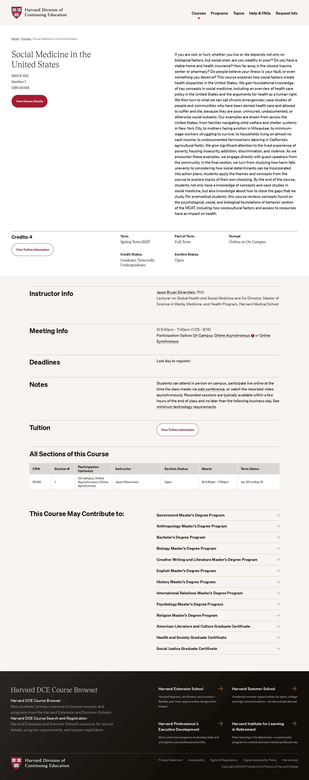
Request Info (286, 13)
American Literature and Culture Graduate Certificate (203, 626)
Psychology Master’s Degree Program (190, 604)
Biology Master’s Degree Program (186, 548)
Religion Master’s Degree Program (187, 615)
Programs (219, 13)
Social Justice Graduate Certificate (187, 648)
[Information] (252, 335)
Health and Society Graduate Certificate (191, 637)
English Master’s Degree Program (186, 570)
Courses (199, 13)
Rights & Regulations (224, 760)
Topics (238, 13)
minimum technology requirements (186, 406)
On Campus (203, 335)
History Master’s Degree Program (186, 581)
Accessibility (196, 760)
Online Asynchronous (232, 335)
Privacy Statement (171, 760)
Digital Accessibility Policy (260, 760)
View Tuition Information (32, 250)
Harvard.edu (290, 760)
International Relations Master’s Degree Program (200, 593)
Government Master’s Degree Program (191, 515)
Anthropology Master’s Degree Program (192, 526)
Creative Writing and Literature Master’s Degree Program (207, 559)
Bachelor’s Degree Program (181, 537)
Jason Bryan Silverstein (176, 292)
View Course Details (29, 101)
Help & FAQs (260, 13)
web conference (211, 389)
